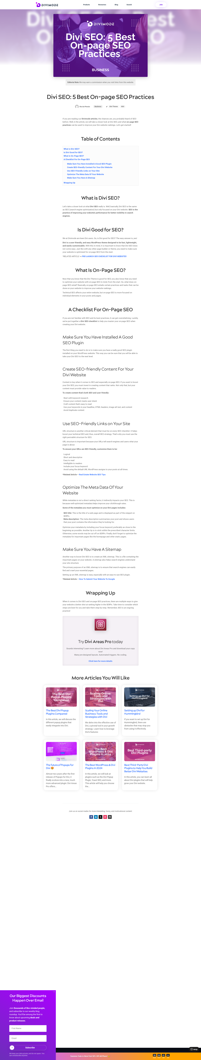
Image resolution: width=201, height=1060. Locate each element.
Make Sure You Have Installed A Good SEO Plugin (89, 164)
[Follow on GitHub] (110, 817)
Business (98, 106)
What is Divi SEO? (71, 149)
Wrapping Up (69, 183)
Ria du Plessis (84, 107)
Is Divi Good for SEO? (73, 152)
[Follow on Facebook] (91, 817)
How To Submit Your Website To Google (97, 579)
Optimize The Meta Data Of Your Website (85, 174)
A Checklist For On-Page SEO (77, 159)
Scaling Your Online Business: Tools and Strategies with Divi (96, 714)
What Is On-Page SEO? (74, 156)
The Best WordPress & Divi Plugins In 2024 (100, 766)
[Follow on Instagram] (105, 817)
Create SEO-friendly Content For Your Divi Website (89, 167)
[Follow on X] (100, 817)
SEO (122, 106)
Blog (116, 5)
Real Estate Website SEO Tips (92, 474)
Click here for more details (100, 661)
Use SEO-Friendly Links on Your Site (83, 171)
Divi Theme (113, 106)
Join (161, 5)
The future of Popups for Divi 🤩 (60, 766)
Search (129, 5)
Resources (102, 5)
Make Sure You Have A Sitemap (81, 178)
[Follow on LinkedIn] (96, 817)
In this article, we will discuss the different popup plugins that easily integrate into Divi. (61, 722)
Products (86, 5)
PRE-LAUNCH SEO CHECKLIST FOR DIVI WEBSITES (104, 256)
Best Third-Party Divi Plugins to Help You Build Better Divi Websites (138, 768)
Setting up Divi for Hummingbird (134, 712)
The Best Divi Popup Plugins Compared (57, 712)
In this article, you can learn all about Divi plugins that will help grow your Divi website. (138, 780)
